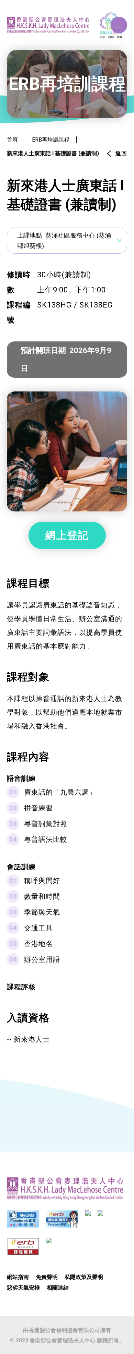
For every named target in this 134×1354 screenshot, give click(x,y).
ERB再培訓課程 (50, 139)
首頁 (12, 139)
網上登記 (67, 535)
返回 (121, 153)
